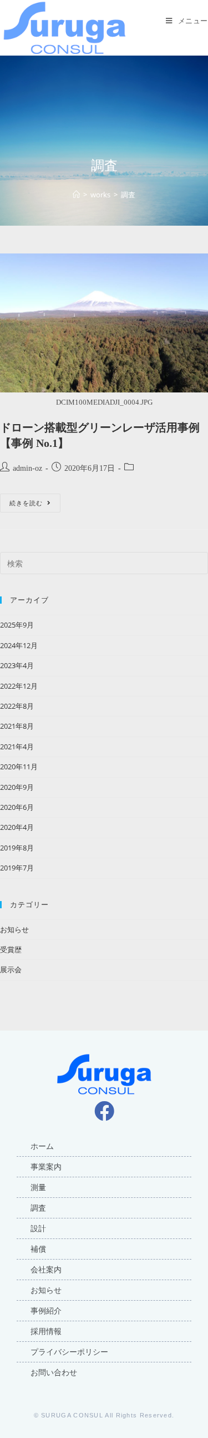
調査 (38, 1207)
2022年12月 (19, 686)
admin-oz (27, 468)
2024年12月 (19, 645)
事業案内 (46, 1166)
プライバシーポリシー (69, 1351)
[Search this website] (104, 563)
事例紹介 (46, 1310)
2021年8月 (17, 726)
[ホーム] (76, 195)
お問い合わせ (54, 1372)
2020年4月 (17, 827)
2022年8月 (17, 706)
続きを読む (34, 500)
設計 (38, 1228)
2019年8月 (17, 848)
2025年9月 (17, 625)
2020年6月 (17, 807)
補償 (38, 1249)
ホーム (42, 1146)
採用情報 (46, 1331)
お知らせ (14, 929)
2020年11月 (19, 767)
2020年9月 (17, 787)
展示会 (11, 969)
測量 (38, 1187)
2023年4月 (17, 665)
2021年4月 (17, 747)
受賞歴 (11, 949)
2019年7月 (17, 868)
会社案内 (46, 1269)
